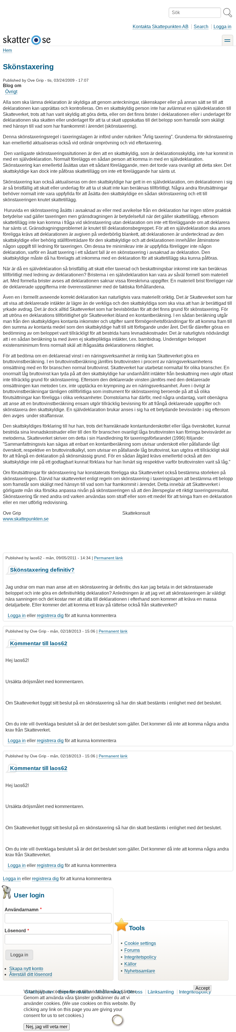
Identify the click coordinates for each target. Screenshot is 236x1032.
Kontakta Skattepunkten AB (161, 26)
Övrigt (11, 91)
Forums (132, 950)
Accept (202, 988)
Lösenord (15, 930)
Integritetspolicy (140, 957)
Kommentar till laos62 (38, 643)
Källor (130, 964)
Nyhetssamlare (139, 970)
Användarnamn (22, 909)
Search (201, 26)
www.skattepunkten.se (26, 518)
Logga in (222, 26)
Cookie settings (140, 943)
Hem (7, 50)
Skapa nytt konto (26, 968)
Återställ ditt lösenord (30, 974)
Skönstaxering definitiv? (42, 570)
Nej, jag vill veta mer (46, 1026)
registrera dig (50, 615)
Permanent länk (108, 558)
